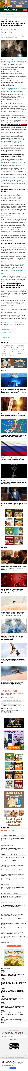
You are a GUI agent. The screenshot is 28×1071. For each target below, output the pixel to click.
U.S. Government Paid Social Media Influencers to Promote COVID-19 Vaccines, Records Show (11, 901)
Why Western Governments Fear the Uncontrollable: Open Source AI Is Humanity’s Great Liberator (12, 888)
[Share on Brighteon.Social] (2, 32)
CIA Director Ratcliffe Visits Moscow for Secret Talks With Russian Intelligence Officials (12, 834)
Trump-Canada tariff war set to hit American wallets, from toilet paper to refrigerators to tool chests (13, 906)
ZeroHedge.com (5, 329)
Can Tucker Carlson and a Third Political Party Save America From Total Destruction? (13, 999)
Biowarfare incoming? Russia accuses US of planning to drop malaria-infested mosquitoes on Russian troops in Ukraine (13, 683)
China (6, 19)
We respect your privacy (14, 1039)
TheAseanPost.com (6, 332)
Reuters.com (4, 335)
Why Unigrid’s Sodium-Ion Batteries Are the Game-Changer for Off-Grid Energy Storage (12, 853)
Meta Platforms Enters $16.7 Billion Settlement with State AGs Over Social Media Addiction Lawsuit (12, 849)
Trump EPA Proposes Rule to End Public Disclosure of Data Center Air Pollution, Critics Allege (12, 892)
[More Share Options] (11, 32)
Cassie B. (8, 412)
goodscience (13, 36)
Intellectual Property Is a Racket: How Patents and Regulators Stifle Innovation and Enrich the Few (12, 897)
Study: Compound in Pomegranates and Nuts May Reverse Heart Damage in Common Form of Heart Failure (13, 928)
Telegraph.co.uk (5, 337)
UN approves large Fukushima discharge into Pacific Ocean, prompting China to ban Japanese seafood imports (13, 436)
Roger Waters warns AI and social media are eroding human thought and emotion (12, 844)
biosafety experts (16, 34)
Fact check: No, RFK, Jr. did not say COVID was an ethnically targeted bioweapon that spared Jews (14, 568)
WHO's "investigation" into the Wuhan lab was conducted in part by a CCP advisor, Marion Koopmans (13, 272)
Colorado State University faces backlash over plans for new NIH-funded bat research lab (13, 661)
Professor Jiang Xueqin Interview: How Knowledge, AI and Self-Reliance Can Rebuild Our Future (13, 1013)
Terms (7, 1053)
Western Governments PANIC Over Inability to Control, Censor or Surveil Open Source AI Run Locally (12, 991)
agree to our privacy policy (8, 1065)
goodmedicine (7, 36)
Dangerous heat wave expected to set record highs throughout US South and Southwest (13, 414)
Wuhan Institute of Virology (12, 37)
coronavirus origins (20, 35)
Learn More (5, 1067)
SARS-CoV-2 (22, 36)
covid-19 (2, 36)
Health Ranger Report (6, 968)
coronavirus (15, 35)
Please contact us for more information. (8, 712)
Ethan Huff (8, 456)
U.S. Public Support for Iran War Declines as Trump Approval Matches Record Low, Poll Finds (12, 915)
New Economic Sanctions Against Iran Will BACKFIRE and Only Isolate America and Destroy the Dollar (14, 1021)
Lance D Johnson (9, 433)
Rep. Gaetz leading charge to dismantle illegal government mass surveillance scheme (14, 504)
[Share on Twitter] (8, 32)
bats (4, 34)
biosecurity (21, 34)
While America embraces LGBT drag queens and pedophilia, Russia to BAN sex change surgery (13, 459)
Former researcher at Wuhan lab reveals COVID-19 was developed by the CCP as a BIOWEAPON (12, 591)
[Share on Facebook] (5, 32)
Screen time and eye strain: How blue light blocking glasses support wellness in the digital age (12, 933)
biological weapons (8, 34)
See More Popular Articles (14, 945)
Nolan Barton (8, 29)
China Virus (10, 35)
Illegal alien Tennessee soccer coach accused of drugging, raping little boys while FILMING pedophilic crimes (13, 482)
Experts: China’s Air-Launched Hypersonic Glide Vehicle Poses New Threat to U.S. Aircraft (13, 870)
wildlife (2, 37)
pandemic (18, 36)
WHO (25, 36)
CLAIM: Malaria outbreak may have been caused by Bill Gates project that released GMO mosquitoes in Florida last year (12, 614)
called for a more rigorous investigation (16, 61)
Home (2, 19)
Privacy (4, 1053)
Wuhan (5, 37)
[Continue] (25, 1036)
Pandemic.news (8, 322)
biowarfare (3, 35)
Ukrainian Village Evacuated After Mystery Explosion (12, 857)
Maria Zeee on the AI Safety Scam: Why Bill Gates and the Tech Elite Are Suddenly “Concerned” (13, 919)
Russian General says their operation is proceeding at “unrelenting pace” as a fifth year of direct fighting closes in (13, 839)
